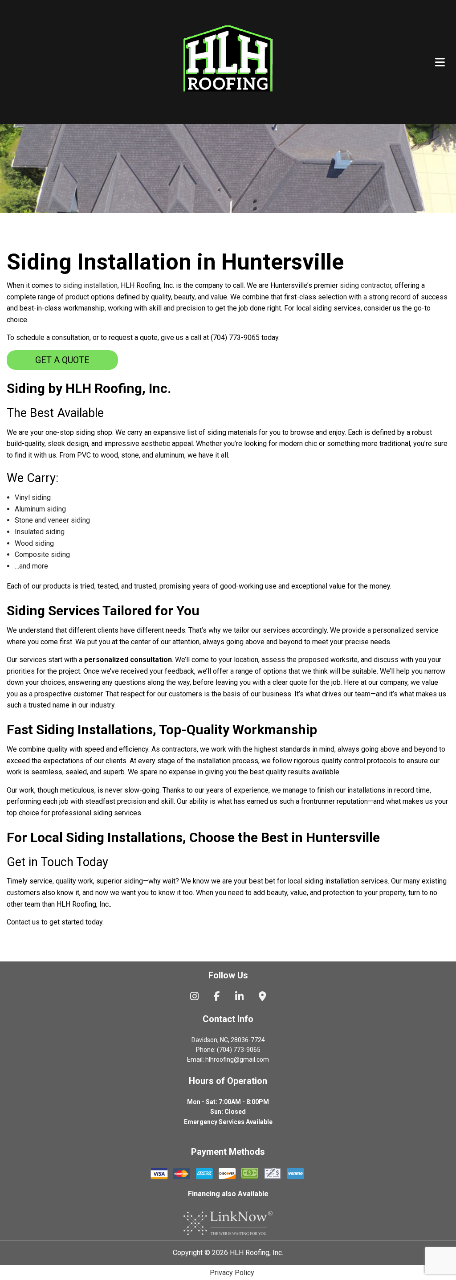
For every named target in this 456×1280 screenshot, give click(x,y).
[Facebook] (217, 997)
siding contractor (365, 285)
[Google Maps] (262, 997)
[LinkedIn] (239, 997)
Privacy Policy (232, 1272)
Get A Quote (62, 360)
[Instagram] (194, 997)
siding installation (90, 285)
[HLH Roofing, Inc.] (228, 60)
